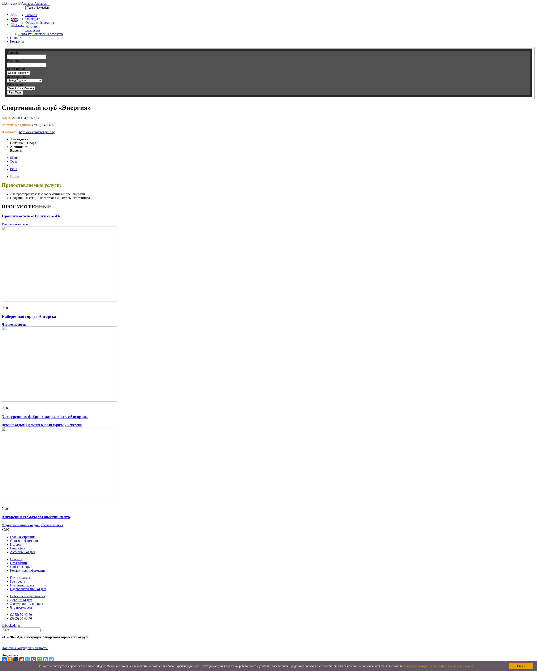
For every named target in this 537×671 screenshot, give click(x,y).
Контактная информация (28, 570)
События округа (21, 566)
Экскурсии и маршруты (27, 603)
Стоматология (52, 525)
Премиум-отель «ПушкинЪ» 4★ (31, 216)
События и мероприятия (27, 596)
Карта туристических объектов (40, 34)
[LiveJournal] (15, 659)
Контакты (17, 41)
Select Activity (16, 76)
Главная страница (22, 537)
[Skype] (45, 659)
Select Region (16, 69)
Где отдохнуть (20, 577)
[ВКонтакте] (4, 659)
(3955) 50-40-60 (21, 614)
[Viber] (33, 659)
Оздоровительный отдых (21, 525)
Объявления (18, 563)
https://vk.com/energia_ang (37, 132)
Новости (16, 37)
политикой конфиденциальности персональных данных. (438, 666)
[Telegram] (51, 659)
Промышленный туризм (45, 425)
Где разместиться (15, 224)
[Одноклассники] (10, 659)
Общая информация (39, 22)
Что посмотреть (14, 324)
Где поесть (17, 581)
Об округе (32, 19)
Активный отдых (22, 552)
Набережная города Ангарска (29, 316)
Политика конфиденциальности (25, 648)
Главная (31, 15)
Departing (13, 52)
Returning (13, 60)
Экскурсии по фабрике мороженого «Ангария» (45, 416)
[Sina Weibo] (21, 659)
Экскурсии (73, 425)
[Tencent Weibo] (27, 659)
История (31, 26)
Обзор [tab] (14, 176)
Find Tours (15, 92)
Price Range (15, 84)
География (32, 30)
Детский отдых (13, 425)
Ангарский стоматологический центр (36, 517)
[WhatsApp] (39, 659)
